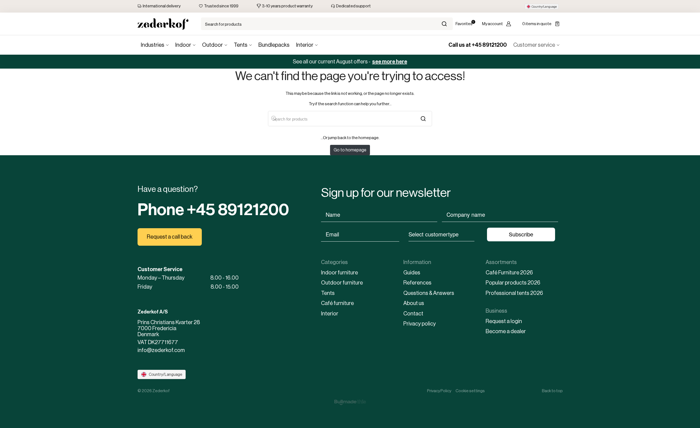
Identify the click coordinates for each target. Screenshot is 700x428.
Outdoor (212, 45)
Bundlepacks (274, 45)
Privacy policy (419, 324)
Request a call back (169, 237)
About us (413, 303)
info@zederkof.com (161, 350)
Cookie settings (470, 390)
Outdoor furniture (342, 283)
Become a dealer (506, 331)
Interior (304, 45)
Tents (240, 45)
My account (492, 23)
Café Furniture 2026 (509, 272)
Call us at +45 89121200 (477, 45)
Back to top (552, 390)
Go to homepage (350, 150)
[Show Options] (477, 234)
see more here (389, 61)
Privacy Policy (439, 390)
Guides (411, 272)
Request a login (504, 321)
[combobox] (441, 234)
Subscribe (521, 234)
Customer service (534, 45)
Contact (413, 313)
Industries (152, 45)
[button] (542, 6)
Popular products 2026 (513, 283)
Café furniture (337, 303)
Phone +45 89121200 (213, 209)
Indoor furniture (339, 272)
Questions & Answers (428, 293)
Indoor (183, 45)
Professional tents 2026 (514, 293)
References (417, 283)
